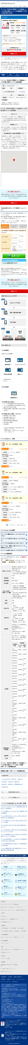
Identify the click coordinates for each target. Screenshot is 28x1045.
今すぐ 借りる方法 (17, 75)
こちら (10, 1001)
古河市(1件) (13, 779)
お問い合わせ (15, 981)
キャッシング (3, 904)
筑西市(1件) (4, 784)
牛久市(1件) (10, 781)
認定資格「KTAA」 (15, 1038)
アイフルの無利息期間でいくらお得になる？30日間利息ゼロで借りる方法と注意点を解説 (14, 839)
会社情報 (10, 976)
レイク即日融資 (23, 931)
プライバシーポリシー (6, 981)
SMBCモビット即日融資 (13, 931)
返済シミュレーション (10, 968)
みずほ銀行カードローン (5, 952)
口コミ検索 (3, 968)
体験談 (8, 958)
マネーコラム (3, 958)
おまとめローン (12, 907)
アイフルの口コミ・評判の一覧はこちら (17, 525)
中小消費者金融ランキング (6, 922)
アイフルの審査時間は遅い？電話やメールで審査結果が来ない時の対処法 (14, 844)
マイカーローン (19, 907)
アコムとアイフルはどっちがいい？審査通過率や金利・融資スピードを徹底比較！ (14, 807)
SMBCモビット (17, 937)
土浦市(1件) (20, 779)
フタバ (7, 943)
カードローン (9, 904)
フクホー (2, 943)
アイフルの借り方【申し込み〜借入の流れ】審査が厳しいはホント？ (14, 826)
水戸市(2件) (4, 781)
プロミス (11, 937)
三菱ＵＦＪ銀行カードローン (6, 949)
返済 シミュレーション (10, 75)
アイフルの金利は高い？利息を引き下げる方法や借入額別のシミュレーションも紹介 (14, 830)
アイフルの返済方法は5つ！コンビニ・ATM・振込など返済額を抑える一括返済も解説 (14, 816)
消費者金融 (16, 904)
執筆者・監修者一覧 (18, 976)
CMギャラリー (8, 971)
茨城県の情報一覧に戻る (14, 792)
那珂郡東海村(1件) (18, 784)
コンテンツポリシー (21, 979)
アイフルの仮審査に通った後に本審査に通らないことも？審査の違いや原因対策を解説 (14, 849)
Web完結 (18, 910)
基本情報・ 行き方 (3, 75)
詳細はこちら (14, 53)
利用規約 (3, 979)
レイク (22, 937)
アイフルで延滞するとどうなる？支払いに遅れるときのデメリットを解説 (14, 821)
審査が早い (23, 910)
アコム (2, 937)
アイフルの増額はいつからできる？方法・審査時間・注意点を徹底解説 (14, 812)
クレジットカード (11, 910)
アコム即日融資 (20, 928)
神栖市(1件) (17, 781)
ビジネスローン (4, 910)
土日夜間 (2, 912)
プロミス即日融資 (12, 928)
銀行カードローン (4, 907)
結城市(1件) (10, 784)
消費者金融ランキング (14, 919)
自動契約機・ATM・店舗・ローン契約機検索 (9, 965)
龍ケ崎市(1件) (5, 787)
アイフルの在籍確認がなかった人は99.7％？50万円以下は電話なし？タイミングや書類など (14, 835)
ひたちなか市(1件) (6, 779)
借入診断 (2, 971)
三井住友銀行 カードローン (18, 949)
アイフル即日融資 (4, 931)
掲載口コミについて (11, 979)
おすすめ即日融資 (4, 928)
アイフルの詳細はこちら (14, 797)
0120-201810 (22, 91)
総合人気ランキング (5, 919)
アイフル (6, 937)
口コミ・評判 (24, 75)
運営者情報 (4, 976)
